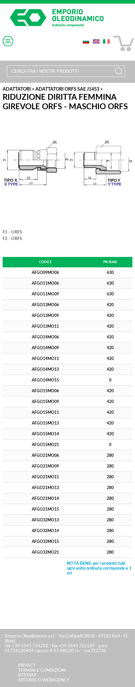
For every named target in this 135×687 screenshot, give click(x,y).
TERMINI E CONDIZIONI (42, 670)
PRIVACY (27, 665)
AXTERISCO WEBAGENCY (43, 680)
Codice (45, 262)
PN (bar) (110, 262)
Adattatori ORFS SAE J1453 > (69, 89)
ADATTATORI (17, 89)
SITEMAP (27, 675)
